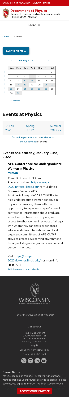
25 (25, 89)
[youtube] (44, 360)
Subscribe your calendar (24, 137)
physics (46, 2)
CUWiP (13, 173)
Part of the (34, 315)
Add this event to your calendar (24, 269)
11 (25, 80)
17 (17, 84)
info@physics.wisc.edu (38, 349)
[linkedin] (37, 360)
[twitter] (24, 360)
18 (25, 84)
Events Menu (16, 51)
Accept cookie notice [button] (35, 391)
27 (39, 89)
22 (52, 84)
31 (17, 93)
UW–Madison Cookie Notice (47, 383)
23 (11, 89)
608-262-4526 (38, 353)
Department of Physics (28, 11)
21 (45, 84)
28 (46, 89)
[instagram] (30, 360)
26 (32, 89)
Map (33, 345)
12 (31, 80)
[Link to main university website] (34, 304)
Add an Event (14, 100)
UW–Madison (22, 2)
